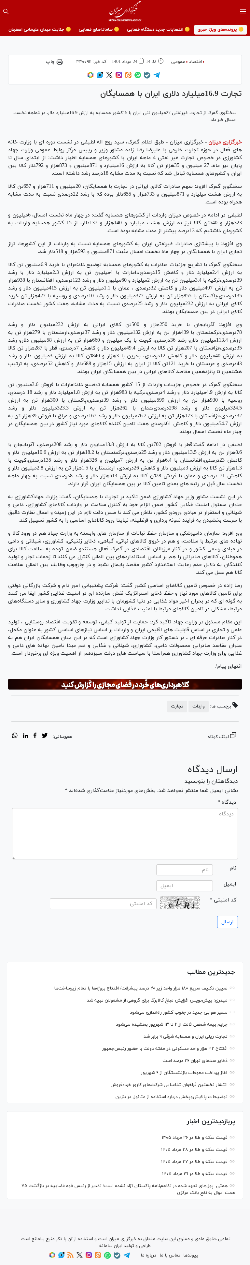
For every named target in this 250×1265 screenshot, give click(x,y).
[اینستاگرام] (119, 77)
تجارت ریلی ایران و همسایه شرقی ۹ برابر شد (186, 1037)
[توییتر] (109, 77)
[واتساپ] (137, 77)
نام (233, 868)
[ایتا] (128, 77)
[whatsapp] (15, 736)
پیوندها (190, 1255)
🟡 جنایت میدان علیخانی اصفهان (39, 30)
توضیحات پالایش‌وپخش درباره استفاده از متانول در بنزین (172, 1097)
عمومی (178, 62)
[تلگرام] (156, 77)
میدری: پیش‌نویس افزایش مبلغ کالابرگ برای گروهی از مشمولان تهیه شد (157, 1000)
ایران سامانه (110, 1246)
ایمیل (230, 884)
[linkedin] (25, 736)
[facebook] (35, 736)
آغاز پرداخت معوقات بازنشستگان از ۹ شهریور (184, 1073)
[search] (5, 11)
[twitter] (45, 736)
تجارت (177, 706)
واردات (198, 706)
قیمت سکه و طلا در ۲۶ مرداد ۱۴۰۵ (195, 1138)
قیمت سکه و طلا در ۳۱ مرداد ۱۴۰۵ (195, 1174)
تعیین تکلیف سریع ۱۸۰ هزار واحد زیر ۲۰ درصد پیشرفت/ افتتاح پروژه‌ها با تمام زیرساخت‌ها (141, 988)
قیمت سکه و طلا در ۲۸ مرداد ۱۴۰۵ (194, 1150)
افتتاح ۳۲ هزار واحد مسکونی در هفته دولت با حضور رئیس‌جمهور (165, 1049)
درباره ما (148, 1255)
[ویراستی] (100, 77)
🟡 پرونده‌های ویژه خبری (220, 30)
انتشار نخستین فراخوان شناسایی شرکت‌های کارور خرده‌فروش (169, 1085)
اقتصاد (195, 62)
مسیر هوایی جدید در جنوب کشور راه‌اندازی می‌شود (179, 1012)
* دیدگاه (226, 802)
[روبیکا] (90, 77)
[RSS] (70, 1257)
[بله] (147, 77)
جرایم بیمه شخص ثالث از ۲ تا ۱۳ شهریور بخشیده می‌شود (172, 1024)
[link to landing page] (125, 11)
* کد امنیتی (223, 900)
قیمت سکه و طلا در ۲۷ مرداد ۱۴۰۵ (194, 1162)
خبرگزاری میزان (225, 142)
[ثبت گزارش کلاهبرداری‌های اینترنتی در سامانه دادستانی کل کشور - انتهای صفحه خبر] (125, 684)
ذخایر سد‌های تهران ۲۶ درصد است (195, 1061)
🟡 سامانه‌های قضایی (99, 30)
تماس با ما (170, 1255)
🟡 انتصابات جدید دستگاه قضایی (158, 30)
